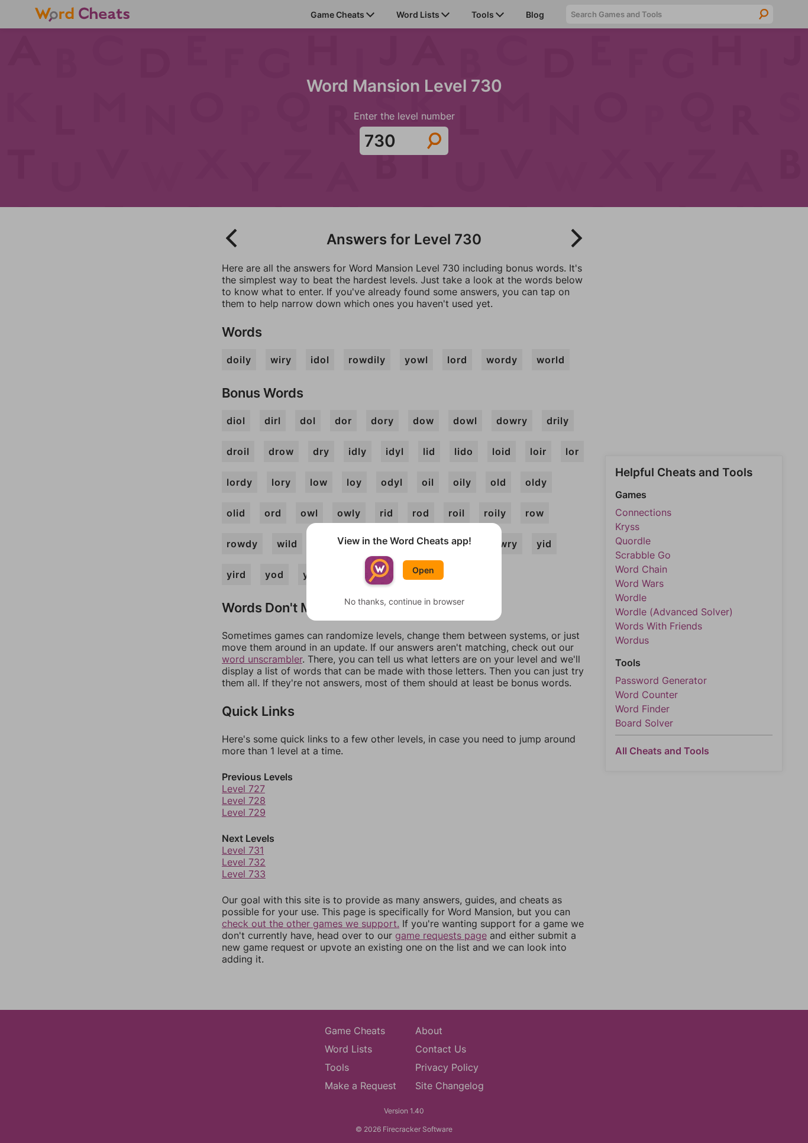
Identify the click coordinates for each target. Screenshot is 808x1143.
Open (423, 570)
